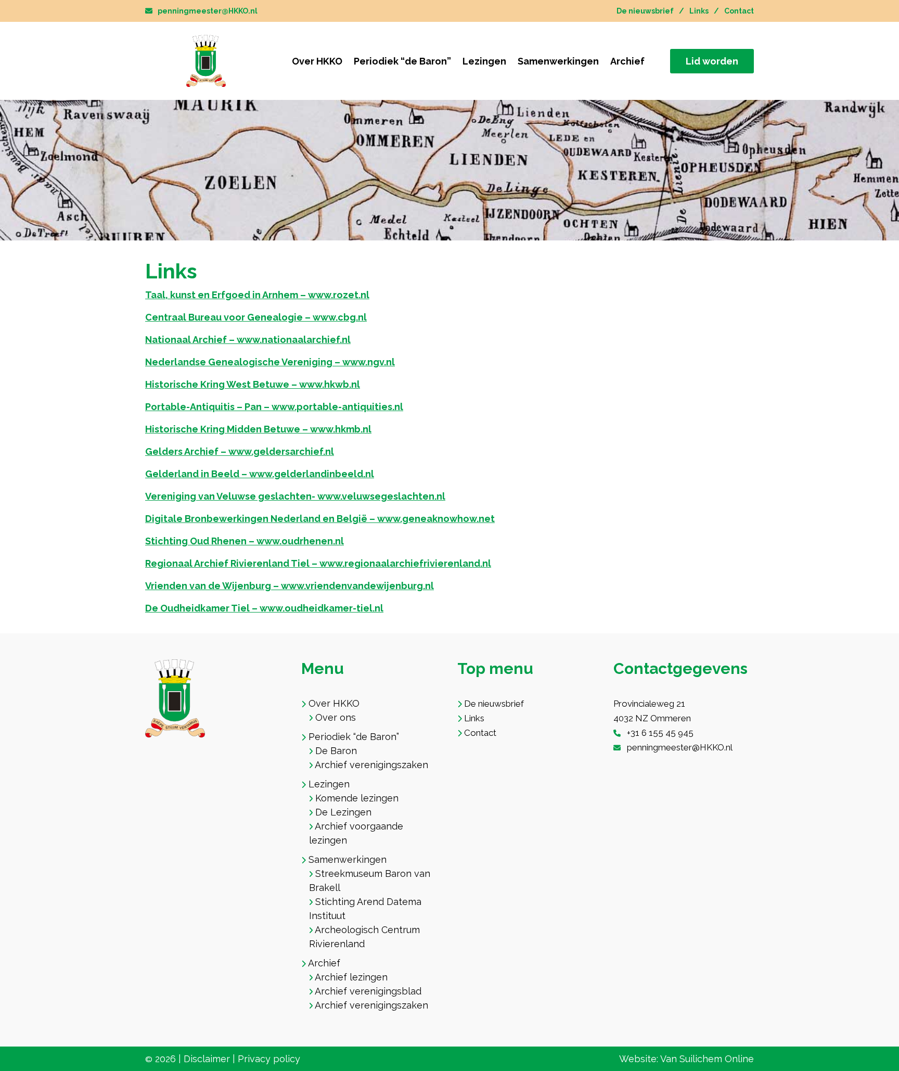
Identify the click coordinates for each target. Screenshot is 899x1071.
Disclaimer (207, 1058)
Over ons (335, 717)
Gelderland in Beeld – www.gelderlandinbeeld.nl (259, 473)
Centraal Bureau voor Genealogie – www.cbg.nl (256, 317)
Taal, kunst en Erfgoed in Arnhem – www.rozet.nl (257, 294)
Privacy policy (269, 1058)
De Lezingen (343, 812)
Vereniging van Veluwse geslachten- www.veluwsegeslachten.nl (295, 496)
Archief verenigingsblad (368, 991)
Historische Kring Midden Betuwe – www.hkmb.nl (258, 429)
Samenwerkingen (558, 61)
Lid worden (712, 61)
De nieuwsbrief (645, 11)
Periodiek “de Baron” (402, 61)
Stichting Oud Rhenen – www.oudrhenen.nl (244, 541)
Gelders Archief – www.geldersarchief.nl (239, 451)
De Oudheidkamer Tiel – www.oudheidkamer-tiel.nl (264, 608)
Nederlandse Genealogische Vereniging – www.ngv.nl (270, 361)
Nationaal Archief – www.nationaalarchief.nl (248, 339)
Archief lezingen (351, 977)
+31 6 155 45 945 (660, 733)
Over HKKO (317, 61)
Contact (739, 11)
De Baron (336, 750)
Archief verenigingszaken (371, 764)
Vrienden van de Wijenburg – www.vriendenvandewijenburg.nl (289, 585)
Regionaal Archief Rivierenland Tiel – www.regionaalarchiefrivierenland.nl (318, 563)
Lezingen (484, 61)
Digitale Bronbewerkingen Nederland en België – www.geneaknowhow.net (320, 518)
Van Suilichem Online (707, 1058)
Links (699, 11)
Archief (627, 61)
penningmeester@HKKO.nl (208, 11)
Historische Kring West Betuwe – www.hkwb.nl (252, 384)
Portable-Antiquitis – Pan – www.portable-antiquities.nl (274, 406)
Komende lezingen (357, 798)
